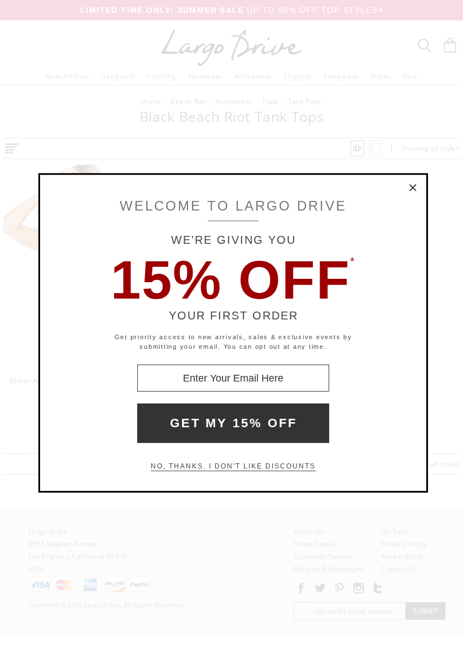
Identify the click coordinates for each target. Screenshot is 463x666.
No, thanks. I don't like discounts (233, 466)
